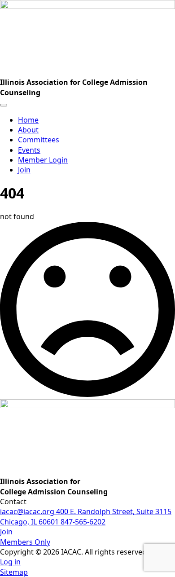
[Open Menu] (3, 105)
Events (29, 150)
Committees (38, 140)
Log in (10, 562)
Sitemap (14, 572)
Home (28, 120)
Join (24, 170)
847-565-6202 (83, 522)
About (28, 130)
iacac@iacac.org (28, 511)
